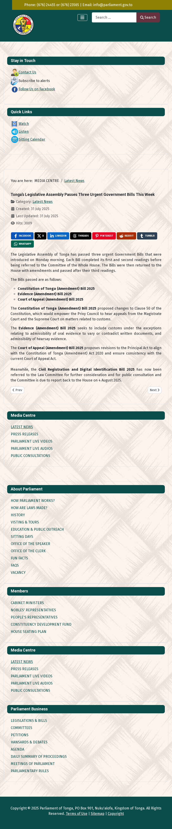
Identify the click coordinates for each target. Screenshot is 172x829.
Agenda (17, 749)
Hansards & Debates (29, 742)
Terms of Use (76, 813)
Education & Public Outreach (37, 529)
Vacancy (18, 572)
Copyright (116, 813)
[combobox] (114, 17)
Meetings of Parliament (33, 764)
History (18, 515)
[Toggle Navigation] (82, 17)
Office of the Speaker (30, 544)
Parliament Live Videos (31, 441)
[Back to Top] (164, 820)
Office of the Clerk (28, 551)
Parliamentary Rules (30, 771)
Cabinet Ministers (27, 603)
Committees (21, 728)
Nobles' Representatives (33, 610)
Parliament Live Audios (32, 448)
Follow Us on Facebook (37, 89)
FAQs (15, 565)
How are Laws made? (29, 508)
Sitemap (97, 813)
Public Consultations (30, 456)
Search (150, 17)
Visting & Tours (25, 522)
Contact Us (27, 72)
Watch (24, 124)
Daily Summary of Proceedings (39, 756)
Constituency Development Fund (41, 624)
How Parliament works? (33, 501)
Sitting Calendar (32, 139)
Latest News (22, 427)
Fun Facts (19, 558)
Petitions (19, 735)
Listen (24, 131)
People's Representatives (34, 617)
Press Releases (24, 434)
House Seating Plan (28, 632)
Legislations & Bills (29, 720)
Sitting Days (22, 536)
